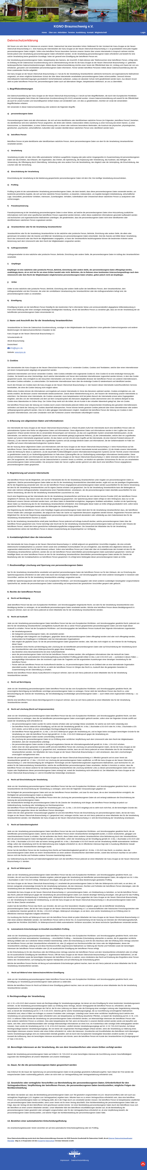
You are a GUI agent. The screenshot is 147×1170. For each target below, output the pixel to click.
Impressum (64, 1160)
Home (44, 32)
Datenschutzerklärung (80, 1160)
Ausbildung (81, 32)
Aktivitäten (62, 32)
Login (143, 32)
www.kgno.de (20, 352)
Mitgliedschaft (101, 32)
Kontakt (90, 32)
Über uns (53, 32)
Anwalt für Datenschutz (46, 1141)
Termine (71, 32)
